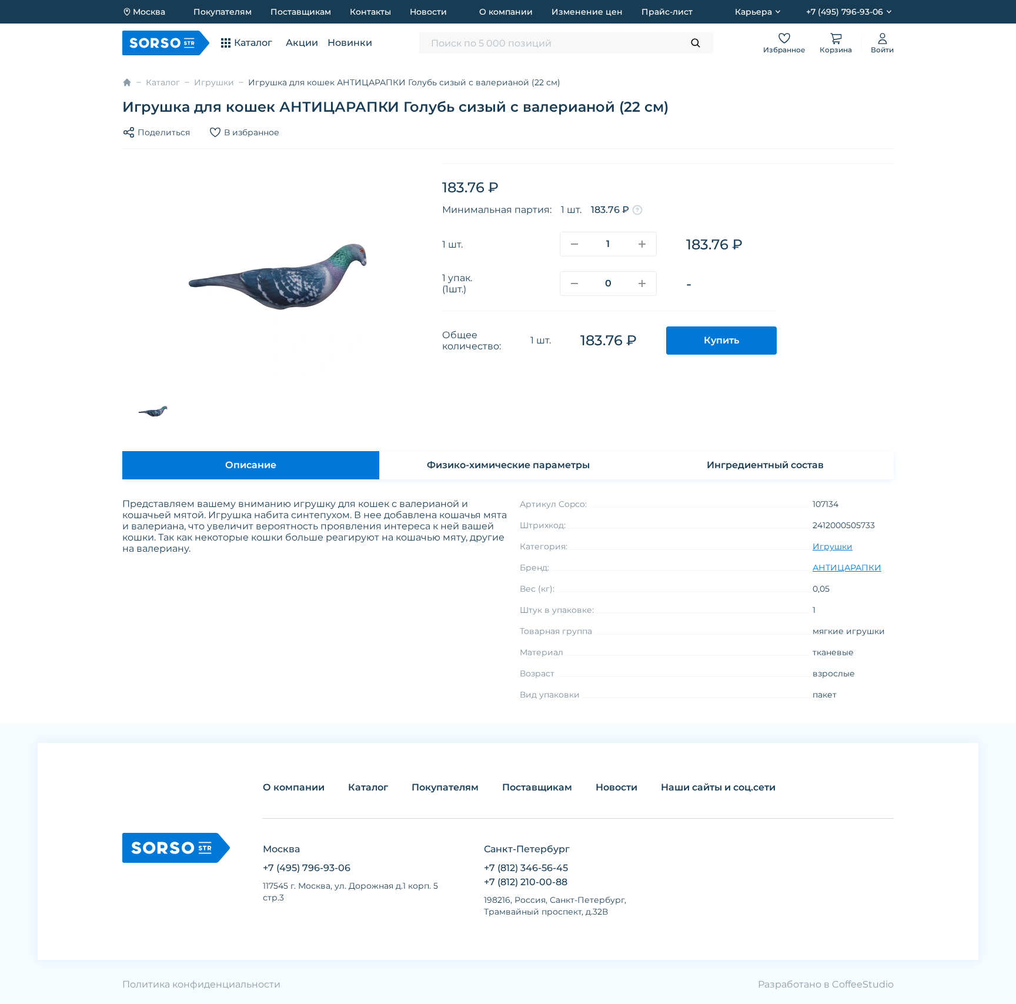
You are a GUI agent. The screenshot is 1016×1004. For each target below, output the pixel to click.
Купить (721, 340)
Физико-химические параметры (508, 465)
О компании (506, 11)
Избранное (784, 49)
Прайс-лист (667, 11)
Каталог (163, 82)
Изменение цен (587, 11)
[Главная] (127, 82)
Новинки (349, 42)
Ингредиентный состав (765, 465)
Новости (428, 11)
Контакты (370, 11)
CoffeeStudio (863, 984)
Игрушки (214, 82)
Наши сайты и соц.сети (718, 787)
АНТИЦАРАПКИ (847, 567)
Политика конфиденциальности (201, 984)
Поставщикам (300, 11)
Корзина (836, 49)
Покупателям (222, 11)
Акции (302, 42)
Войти (882, 49)
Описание (250, 465)
